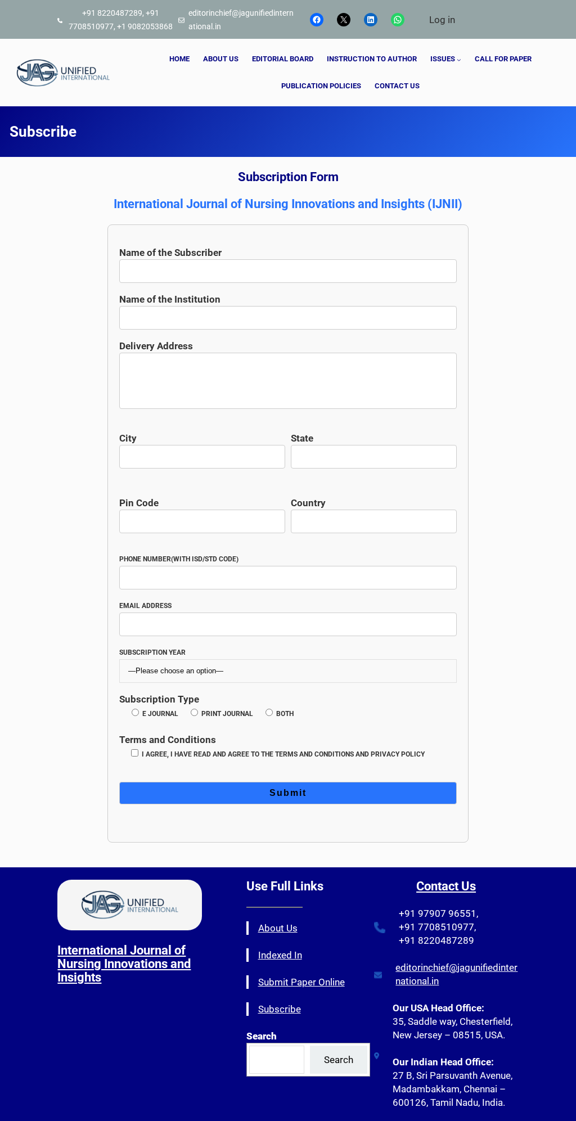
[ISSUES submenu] (459, 59)
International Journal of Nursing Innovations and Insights (124, 963)
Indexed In (280, 955)
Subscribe (279, 1009)
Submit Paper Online (301, 982)
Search (338, 1059)
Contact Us (446, 886)
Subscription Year (152, 652)
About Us (278, 928)
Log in (442, 19)
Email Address (145, 606)
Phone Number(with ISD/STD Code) (178, 559)
